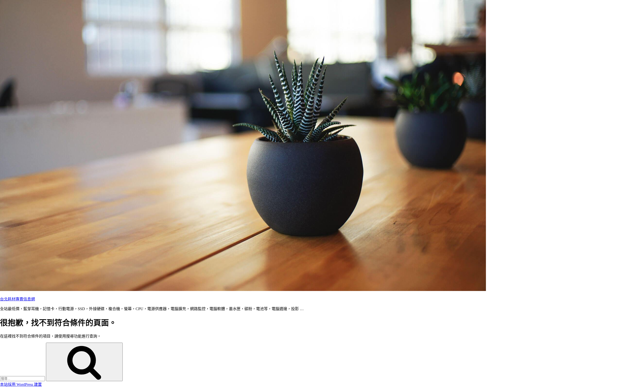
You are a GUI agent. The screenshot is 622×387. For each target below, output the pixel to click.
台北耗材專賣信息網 (17, 299)
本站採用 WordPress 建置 (21, 384)
